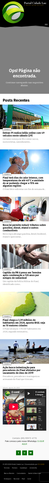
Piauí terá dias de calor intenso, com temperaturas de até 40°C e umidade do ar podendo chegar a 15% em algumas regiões (23, 181)
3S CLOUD (41, 464)
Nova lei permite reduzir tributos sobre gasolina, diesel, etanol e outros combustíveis (24, 228)
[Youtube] (30, 452)
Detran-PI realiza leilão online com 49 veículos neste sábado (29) (23, 134)
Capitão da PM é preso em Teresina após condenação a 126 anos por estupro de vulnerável (22, 275)
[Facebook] (18, 452)
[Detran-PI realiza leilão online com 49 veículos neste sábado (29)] (24, 117)
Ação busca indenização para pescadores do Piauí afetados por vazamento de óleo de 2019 (21, 370)
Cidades (7, 129)
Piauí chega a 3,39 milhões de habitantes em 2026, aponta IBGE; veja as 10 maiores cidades (24, 323)
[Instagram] (24, 452)
